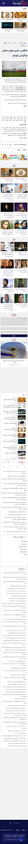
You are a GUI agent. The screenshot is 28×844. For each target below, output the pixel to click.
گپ (25, 830)
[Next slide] (25, 350)
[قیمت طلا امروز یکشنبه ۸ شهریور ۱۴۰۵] (20, 15)
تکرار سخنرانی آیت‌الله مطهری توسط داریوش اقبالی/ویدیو (8, 215)
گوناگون (24, 8)
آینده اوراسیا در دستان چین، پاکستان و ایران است (15, 711)
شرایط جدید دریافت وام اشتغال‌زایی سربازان (16, 705)
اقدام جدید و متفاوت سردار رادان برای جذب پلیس (15, 689)
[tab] (18, 364)
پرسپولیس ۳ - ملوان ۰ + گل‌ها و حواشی (17, 675)
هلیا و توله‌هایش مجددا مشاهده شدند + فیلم (16, 746)
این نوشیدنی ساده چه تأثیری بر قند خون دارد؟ (16, 591)
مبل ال (25, 554)
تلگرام (20, 830)
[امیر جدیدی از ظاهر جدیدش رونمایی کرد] (20, 246)
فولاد (19, 150)
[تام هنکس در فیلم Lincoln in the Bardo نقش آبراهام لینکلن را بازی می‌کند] (7, 246)
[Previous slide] (2, 350)
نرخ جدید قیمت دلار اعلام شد (11, 453)
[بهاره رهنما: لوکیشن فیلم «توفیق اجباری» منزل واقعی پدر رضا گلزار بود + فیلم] (7, 224)
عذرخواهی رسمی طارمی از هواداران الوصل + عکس (15, 708)
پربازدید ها (21, 462)
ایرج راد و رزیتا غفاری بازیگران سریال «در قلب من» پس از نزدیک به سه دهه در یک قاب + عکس (8, 272)
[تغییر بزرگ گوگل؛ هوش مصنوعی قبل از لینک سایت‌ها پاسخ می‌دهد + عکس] (22, 405)
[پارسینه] (19, 3)
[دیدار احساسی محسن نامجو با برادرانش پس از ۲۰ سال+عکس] (20, 207)
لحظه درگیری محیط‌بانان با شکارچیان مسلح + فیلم (15, 692)
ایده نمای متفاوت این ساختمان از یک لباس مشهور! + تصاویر (13, 361)
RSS (10, 823)
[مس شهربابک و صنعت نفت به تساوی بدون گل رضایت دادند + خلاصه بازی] (22, 417)
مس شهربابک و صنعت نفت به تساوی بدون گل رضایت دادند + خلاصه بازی (10, 418)
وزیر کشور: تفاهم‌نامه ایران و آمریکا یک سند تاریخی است (14, 619)
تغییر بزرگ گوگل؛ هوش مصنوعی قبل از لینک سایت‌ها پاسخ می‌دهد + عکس (10, 406)
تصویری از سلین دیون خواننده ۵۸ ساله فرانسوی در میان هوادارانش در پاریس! (7, 197)
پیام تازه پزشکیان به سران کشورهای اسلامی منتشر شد (14, 638)
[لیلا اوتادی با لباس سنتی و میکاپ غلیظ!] (20, 298)
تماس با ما (16, 823)
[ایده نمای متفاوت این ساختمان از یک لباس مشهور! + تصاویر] (14, 350)
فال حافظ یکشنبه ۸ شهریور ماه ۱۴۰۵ (7, 20)
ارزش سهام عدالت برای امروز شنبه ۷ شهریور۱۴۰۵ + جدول (10, 448)
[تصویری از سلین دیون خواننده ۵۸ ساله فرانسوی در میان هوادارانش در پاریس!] (7, 188)
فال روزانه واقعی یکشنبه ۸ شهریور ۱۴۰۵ (7, 30)
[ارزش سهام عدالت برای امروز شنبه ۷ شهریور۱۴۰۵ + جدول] (22, 447)
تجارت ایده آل (23, 549)
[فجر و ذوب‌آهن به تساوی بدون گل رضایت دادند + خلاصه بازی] (22, 411)
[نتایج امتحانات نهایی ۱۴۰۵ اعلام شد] (22, 423)
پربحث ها (5, 462)
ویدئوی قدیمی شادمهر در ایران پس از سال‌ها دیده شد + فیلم (13, 603)
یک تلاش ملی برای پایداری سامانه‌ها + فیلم (17, 633)
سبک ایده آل (24, 544)
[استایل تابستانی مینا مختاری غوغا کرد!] (20, 264)
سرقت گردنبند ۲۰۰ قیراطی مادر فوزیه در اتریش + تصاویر (14, 738)
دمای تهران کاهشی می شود (20, 733)
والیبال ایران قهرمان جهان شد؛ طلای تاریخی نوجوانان (15, 650)
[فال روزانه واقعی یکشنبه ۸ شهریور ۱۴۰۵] (7, 25)
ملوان (24, 150)
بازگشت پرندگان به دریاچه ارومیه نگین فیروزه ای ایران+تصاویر (13, 736)
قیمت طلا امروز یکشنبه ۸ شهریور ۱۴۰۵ (20, 20)
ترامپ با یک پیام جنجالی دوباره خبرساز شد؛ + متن (14, 531)
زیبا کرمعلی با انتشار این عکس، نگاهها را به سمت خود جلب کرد (21, 232)
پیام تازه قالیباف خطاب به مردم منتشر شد (17, 661)
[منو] (3, 3)
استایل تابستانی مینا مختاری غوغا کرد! (22, 271)
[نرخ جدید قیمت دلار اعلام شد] (22, 453)
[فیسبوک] (8, 145)
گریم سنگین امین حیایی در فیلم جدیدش (7, 290)
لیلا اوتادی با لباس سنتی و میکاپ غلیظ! (21, 305)
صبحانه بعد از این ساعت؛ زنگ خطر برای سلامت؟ (16, 588)
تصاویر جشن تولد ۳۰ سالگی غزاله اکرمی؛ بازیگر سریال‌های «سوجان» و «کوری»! (8, 307)
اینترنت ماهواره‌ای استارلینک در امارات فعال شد (16, 682)
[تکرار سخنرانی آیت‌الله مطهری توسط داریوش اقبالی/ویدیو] (7, 207)
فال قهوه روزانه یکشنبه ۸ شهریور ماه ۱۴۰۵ (21, 30)
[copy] (25, 144)
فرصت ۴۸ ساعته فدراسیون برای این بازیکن (17, 684)
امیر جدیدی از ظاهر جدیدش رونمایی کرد (22, 253)
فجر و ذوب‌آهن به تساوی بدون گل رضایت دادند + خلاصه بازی (10, 412)
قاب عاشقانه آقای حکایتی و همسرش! (21, 290)
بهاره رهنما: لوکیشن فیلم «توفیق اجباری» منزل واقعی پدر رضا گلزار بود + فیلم (7, 232)
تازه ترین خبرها (23, 552)
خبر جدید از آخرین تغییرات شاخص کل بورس (16, 731)
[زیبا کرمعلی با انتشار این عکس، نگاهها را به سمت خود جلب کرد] (20, 224)
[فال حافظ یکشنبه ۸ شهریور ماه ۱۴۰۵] (7, 15)
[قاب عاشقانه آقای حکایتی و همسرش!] (20, 283)
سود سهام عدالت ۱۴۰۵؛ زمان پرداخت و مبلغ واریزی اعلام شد (13, 647)
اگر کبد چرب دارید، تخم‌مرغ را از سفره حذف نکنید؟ (15, 593)
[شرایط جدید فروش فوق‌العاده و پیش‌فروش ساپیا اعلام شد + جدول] (20, 188)
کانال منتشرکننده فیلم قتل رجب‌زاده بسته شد (16, 743)
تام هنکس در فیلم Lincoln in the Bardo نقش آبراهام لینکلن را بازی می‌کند (7, 254)
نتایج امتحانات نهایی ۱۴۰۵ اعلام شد (10, 424)
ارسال (14, 336)
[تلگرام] (5, 145)
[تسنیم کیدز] (14, 158)
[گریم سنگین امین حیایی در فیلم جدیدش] (7, 283)
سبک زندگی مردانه (23, 547)
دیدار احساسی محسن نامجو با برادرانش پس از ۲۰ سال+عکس (21, 215)
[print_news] (10, 145)
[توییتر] (2, 145)
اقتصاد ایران (24, 541)
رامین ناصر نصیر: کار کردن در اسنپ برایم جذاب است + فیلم (14, 635)
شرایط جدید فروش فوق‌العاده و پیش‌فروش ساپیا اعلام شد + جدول (22, 196)
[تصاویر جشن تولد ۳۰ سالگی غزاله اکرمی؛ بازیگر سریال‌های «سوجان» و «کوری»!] (7, 298)
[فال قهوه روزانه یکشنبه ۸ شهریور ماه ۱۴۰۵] (20, 25)
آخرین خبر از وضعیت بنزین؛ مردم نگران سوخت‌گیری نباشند (14, 640)
